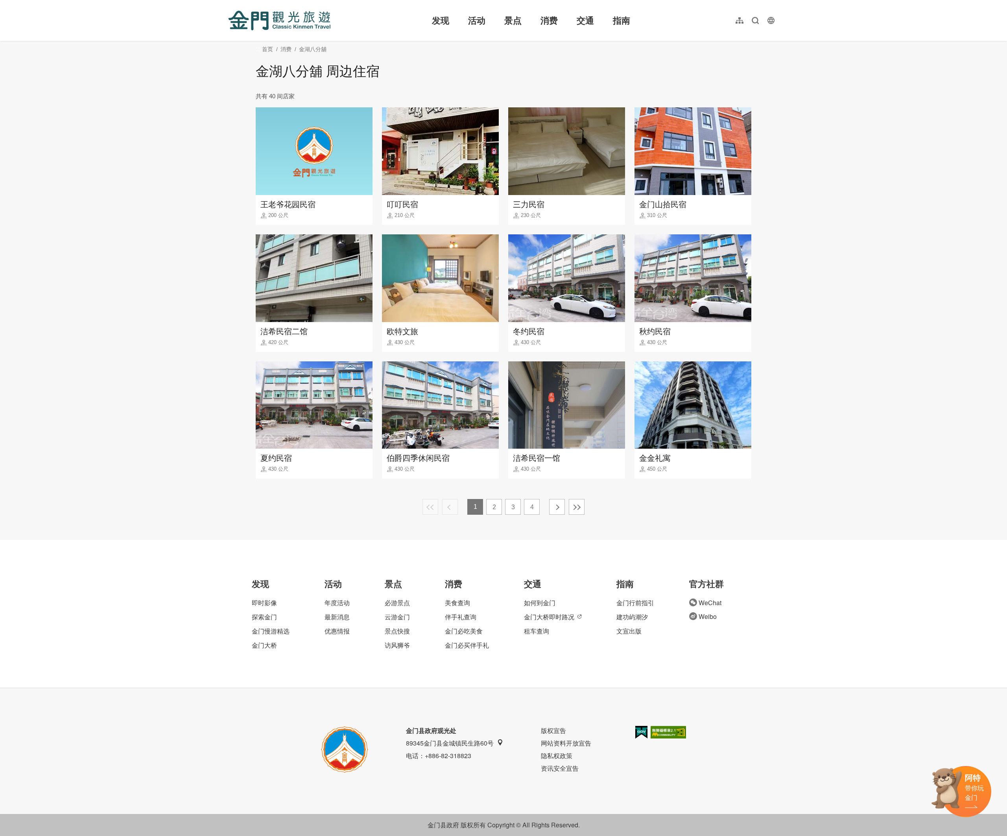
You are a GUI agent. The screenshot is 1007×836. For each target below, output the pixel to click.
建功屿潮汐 (632, 616)
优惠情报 (337, 630)
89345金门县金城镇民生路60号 (450, 743)
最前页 (430, 507)
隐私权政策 (556, 755)
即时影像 (264, 602)
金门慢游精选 (271, 630)
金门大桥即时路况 (549, 616)
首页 (267, 49)
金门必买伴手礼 (467, 645)
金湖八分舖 (312, 49)
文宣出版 (629, 630)
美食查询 (457, 602)
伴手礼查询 (460, 616)
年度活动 (337, 602)
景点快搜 (397, 630)
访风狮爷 (397, 645)
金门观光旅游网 (279, 20)
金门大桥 (264, 645)
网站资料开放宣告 (566, 743)
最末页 (577, 507)
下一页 (557, 507)
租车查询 (536, 630)
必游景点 (397, 602)
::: (230, 4)
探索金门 (264, 616)
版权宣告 (553, 730)
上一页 (450, 507)
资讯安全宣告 (560, 768)
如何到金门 (539, 602)
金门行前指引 (635, 602)
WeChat (710, 602)
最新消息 (337, 616)
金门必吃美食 (464, 630)
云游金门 (397, 616)
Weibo (708, 616)
